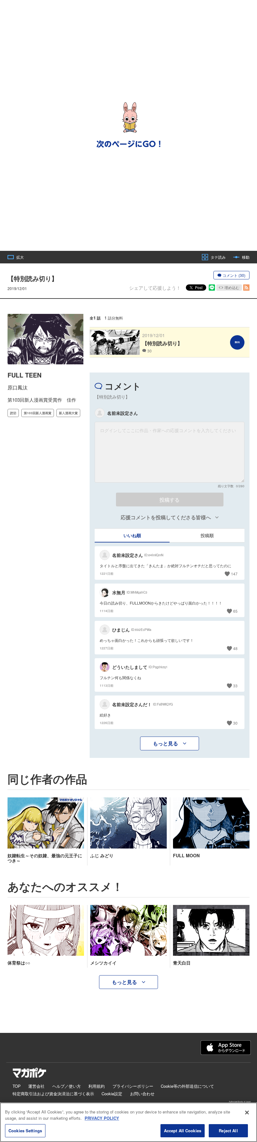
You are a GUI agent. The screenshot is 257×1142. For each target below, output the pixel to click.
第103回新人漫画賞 (37, 413)
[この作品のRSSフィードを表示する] (246, 287)
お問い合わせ (142, 1094)
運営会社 (36, 1086)
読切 (13, 413)
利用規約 (96, 1086)
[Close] (247, 1112)
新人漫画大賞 (68, 413)
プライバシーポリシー (133, 1086)
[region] (128, 1122)
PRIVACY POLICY (102, 1118)
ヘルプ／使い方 (66, 1086)
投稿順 (207, 535)
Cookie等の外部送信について (187, 1086)
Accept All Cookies (182, 1131)
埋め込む (231, 287)
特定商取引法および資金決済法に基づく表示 (53, 1094)
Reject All (228, 1131)
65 (235, 611)
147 (234, 573)
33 (235, 685)
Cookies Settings (25, 1131)
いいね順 (132, 535)
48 (235, 648)
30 (235, 723)
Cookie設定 (112, 1094)
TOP (17, 1086)
